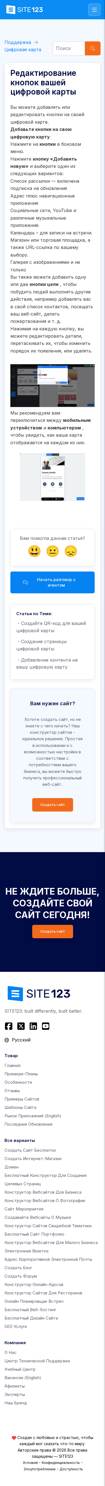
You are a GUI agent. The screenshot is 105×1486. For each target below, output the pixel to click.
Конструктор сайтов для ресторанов (43, 1292)
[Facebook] (9, 1026)
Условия (30, 1462)
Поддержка (17, 42)
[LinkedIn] (33, 1026)
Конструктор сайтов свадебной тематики (48, 1225)
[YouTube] (45, 1026)
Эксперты (14, 1394)
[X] (21, 1026)
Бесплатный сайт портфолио (34, 1234)
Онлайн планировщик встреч (34, 1301)
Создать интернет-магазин (33, 1158)
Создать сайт (52, 805)
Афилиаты (14, 1386)
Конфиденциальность (61, 1462)
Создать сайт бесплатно (30, 1150)
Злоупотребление (40, 1469)
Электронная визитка (26, 1251)
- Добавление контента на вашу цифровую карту (47, 663)
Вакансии (22, 1377)
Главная (12, 1065)
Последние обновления (28, 1124)
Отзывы (12, 1090)
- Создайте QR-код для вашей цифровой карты (51, 626)
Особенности (18, 1082)
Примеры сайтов (21, 1099)
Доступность (71, 1469)
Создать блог (18, 1267)
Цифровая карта (22, 49)
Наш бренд (15, 1402)
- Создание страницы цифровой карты (41, 645)
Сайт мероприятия (23, 1209)
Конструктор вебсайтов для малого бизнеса (51, 1242)
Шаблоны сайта (20, 1107)
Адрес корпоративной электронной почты (48, 1259)
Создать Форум (20, 1276)
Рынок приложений (32, 1115)
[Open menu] (94, 10)
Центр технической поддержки (37, 1360)
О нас (10, 1352)
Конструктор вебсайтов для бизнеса (42, 1192)
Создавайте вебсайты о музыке (37, 1217)
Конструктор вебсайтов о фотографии (44, 1200)
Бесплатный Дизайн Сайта (31, 1318)
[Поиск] (93, 48)
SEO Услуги (15, 1326)
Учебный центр (20, 1369)
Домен (11, 1167)
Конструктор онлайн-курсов (33, 1284)
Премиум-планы (21, 1073)
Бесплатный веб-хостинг (30, 1309)
